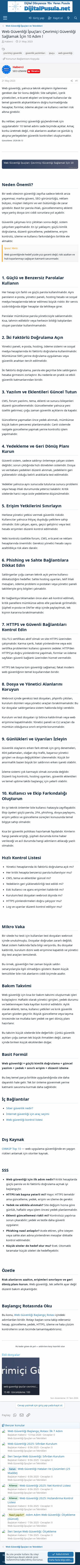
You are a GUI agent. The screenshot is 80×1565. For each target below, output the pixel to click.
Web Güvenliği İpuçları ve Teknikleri (27, 1438)
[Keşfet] (68, 17)
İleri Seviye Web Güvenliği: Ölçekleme (32, 1531)
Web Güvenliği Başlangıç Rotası (34, 1315)
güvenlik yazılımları (35, 53)
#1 (76, 80)
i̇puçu (52, 53)
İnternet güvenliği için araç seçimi (27, 1114)
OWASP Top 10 (11, 1148)
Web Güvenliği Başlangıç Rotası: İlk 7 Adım (35, 1431)
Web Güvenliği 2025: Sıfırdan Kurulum (32, 1443)
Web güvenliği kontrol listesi (24, 1119)
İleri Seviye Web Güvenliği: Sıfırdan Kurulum (36, 1456)
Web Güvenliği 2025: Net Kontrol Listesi (40, 1485)
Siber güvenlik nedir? (19, 1108)
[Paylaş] (71, 81)
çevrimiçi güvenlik (12, 53)
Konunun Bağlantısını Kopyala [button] (22, 58)
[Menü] (5, 18)
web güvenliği (65, 53)
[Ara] (75, 17)
